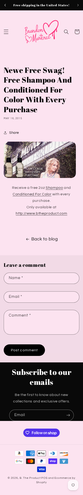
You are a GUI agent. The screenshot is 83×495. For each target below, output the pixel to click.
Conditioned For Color (32, 194)
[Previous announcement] (5, 5)
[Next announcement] (78, 5)
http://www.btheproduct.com (41, 213)
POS (44, 478)
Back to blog (44, 239)
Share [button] (14, 132)
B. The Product (30, 478)
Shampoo (54, 188)
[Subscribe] (68, 415)
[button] (6, 31)
